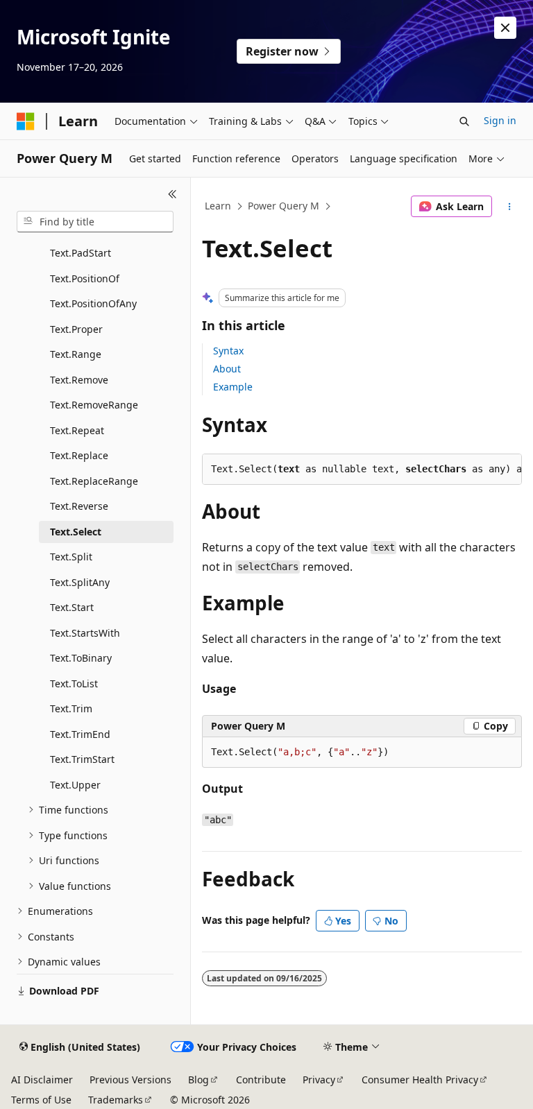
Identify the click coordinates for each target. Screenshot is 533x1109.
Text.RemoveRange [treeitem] (94, 404)
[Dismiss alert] (505, 28)
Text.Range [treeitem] (75, 354)
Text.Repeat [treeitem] (77, 430)
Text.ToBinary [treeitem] (81, 657)
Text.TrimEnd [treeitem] (80, 734)
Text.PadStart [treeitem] (80, 252)
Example (233, 386)
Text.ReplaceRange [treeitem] (94, 481)
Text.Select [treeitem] (75, 531)
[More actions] (510, 207)
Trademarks (115, 1099)
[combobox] (95, 222)
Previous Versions (130, 1079)
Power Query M (283, 205)
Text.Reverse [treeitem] (79, 506)
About (227, 368)
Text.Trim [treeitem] (71, 708)
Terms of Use (41, 1099)
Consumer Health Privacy (420, 1079)
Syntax (228, 350)
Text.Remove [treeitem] (79, 379)
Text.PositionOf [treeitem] (84, 278)
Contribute (261, 1079)
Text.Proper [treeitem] (76, 329)
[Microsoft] (26, 121)
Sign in (500, 120)
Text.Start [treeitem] (72, 607)
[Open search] (464, 121)
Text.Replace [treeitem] (79, 455)
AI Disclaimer (42, 1079)
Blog (198, 1079)
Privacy (319, 1079)
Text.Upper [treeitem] (75, 784)
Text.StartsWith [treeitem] (85, 632)
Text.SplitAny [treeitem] (80, 582)
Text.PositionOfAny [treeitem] (93, 303)
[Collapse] (172, 194)
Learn (218, 205)
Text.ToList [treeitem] (74, 683)
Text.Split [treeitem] (71, 556)
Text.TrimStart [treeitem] (82, 759)
